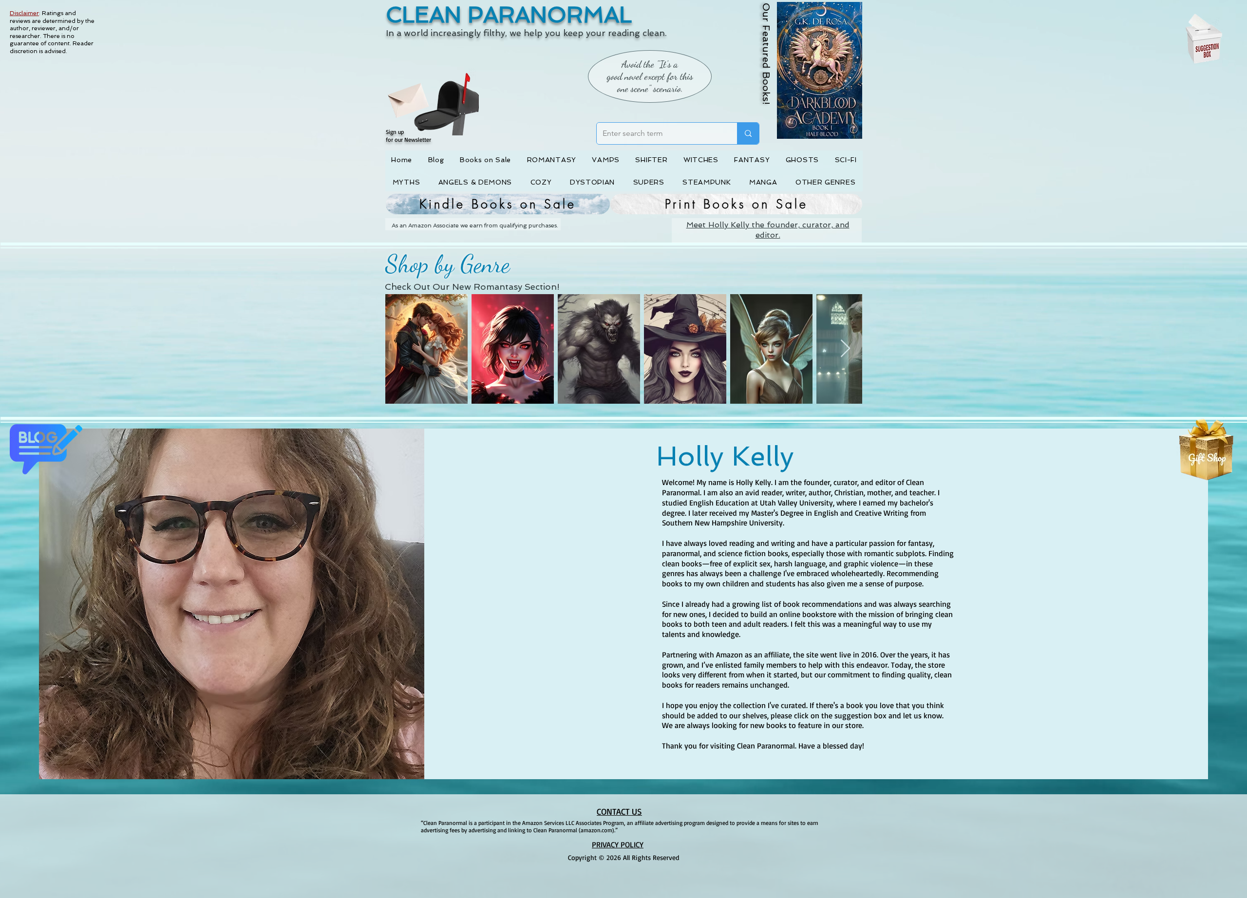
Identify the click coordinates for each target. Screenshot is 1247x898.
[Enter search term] (748, 133)
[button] (398, 95)
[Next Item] (845, 348)
